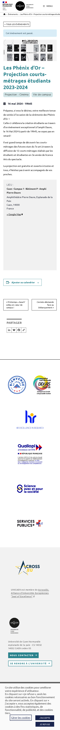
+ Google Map (14, 214)
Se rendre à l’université (28, 663)
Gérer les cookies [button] (20, 717)
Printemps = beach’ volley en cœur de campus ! (15, 305)
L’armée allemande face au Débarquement (45, 305)
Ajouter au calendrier (23, 282)
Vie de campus (42, 94)
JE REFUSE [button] (45, 724)
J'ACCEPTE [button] (45, 717)
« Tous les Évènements (16, 24)
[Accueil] (4, 14)
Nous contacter (22, 655)
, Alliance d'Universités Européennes (30, 593)
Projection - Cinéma (16, 94)
